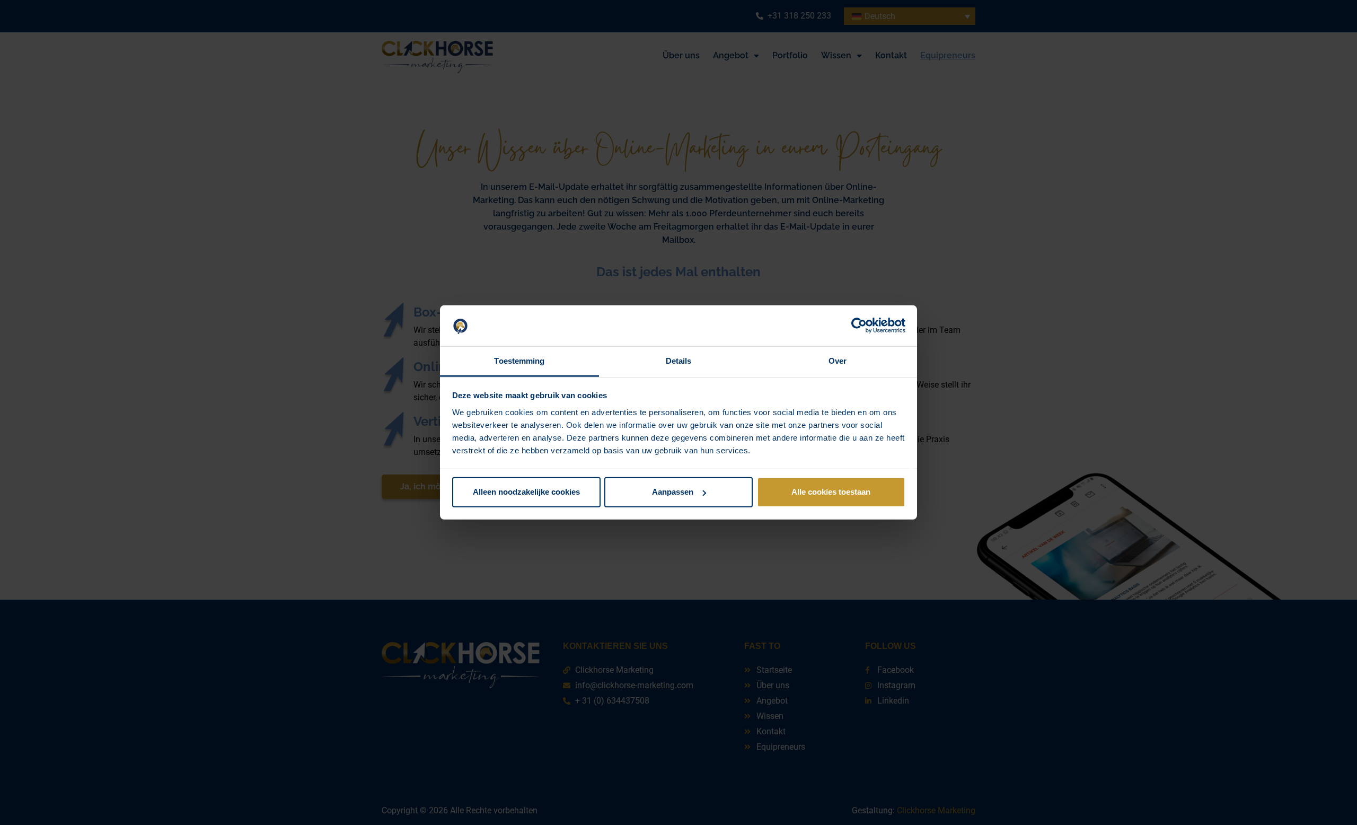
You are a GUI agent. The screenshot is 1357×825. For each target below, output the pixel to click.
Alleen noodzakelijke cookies (526, 491)
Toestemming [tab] (519, 360)
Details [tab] (679, 360)
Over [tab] (838, 360)
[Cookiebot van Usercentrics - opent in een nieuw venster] (859, 325)
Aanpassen (672, 491)
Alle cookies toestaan (830, 491)
